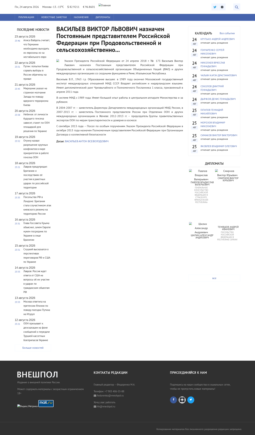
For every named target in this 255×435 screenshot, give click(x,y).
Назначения (81, 17)
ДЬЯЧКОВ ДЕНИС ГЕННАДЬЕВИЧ (218, 99)
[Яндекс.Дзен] (222, 6)
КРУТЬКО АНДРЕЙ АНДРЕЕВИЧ (218, 39)
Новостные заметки (54, 17)
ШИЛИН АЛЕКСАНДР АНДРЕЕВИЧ (202, 237)
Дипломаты (103, 17)
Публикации (26, 17)
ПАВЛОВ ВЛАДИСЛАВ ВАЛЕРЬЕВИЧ (202, 184)
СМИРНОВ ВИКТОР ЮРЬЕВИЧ (228, 179)
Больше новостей (33, 348)
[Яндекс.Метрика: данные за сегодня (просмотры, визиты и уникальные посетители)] (27, 406)
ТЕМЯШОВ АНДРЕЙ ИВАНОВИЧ (228, 228)
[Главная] (105, 5)
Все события (227, 33)
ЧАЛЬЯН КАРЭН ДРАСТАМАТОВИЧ (219, 75)
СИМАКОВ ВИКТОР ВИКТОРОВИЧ (219, 135)
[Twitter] (214, 6)
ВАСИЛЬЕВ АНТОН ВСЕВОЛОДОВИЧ (87, 141)
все (214, 278)
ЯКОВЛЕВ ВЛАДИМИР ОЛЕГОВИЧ (219, 146)
